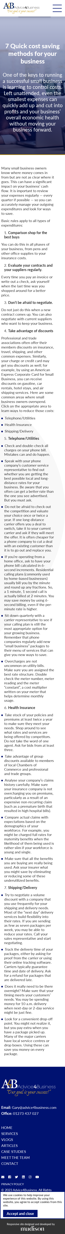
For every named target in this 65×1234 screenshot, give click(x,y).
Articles (9, 1145)
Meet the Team (15, 1157)
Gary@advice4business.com (34, 1107)
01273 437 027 (26, 1113)
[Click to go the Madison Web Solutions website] (32, 1228)
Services (9, 1133)
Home (6, 1127)
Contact (9, 1163)
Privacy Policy (12, 1184)
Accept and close (20, 1213)
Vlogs (7, 1139)
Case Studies (13, 1151)
